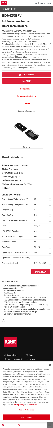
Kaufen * (26, 81)
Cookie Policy (32, 404)
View (28, 147)
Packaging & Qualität (25, 96)
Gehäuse (21, 111)
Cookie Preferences (26, 410)
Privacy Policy (19, 404)
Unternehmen (12, 355)
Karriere (42, 3)
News (35, 3)
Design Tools (25, 88)
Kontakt (49, 3)
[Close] (50, 365)
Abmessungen (30, 111)
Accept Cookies (26, 417)
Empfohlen (13, 169)
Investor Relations (13, 359)
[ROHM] (4, 3)
